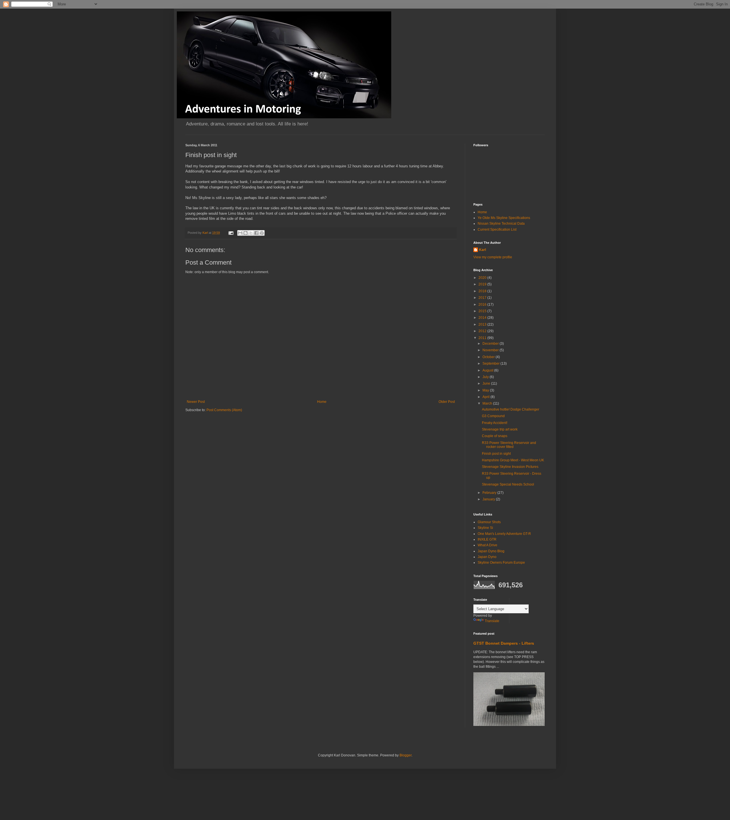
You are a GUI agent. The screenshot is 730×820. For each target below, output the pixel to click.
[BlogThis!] (245, 233)
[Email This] (240, 233)
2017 (482, 298)
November (491, 350)
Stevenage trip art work (500, 429)
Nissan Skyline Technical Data (501, 224)
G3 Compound (493, 416)
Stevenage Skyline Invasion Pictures (510, 467)
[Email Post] (230, 232)
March (487, 403)
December (491, 344)
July (486, 377)
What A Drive (487, 545)
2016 (482, 305)
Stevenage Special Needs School (508, 484)
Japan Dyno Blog (491, 551)
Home (322, 402)
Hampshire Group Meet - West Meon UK (513, 460)
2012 (482, 331)
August (488, 370)
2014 (482, 318)
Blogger (405, 755)
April (486, 397)
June (486, 383)
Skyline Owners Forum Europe (501, 563)
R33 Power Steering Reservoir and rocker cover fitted (509, 445)
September (491, 364)
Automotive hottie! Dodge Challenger (510, 409)
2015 (482, 311)
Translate (492, 621)
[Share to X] (251, 233)
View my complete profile (492, 257)
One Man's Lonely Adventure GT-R (504, 534)
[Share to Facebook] (256, 233)
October (489, 357)
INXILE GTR (487, 539)
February (489, 493)
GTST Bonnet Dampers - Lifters (503, 643)
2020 (482, 278)
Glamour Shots (489, 522)
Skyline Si (485, 528)
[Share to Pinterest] (262, 233)
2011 (482, 338)
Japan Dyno (487, 557)
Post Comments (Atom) (224, 410)
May (486, 390)
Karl (482, 250)
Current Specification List (497, 230)
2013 (482, 324)
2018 (482, 291)
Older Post (447, 402)
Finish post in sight (496, 454)
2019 (482, 284)
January (489, 499)
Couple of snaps (494, 436)
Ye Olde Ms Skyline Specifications (504, 218)
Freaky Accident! (494, 423)
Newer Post (196, 402)
